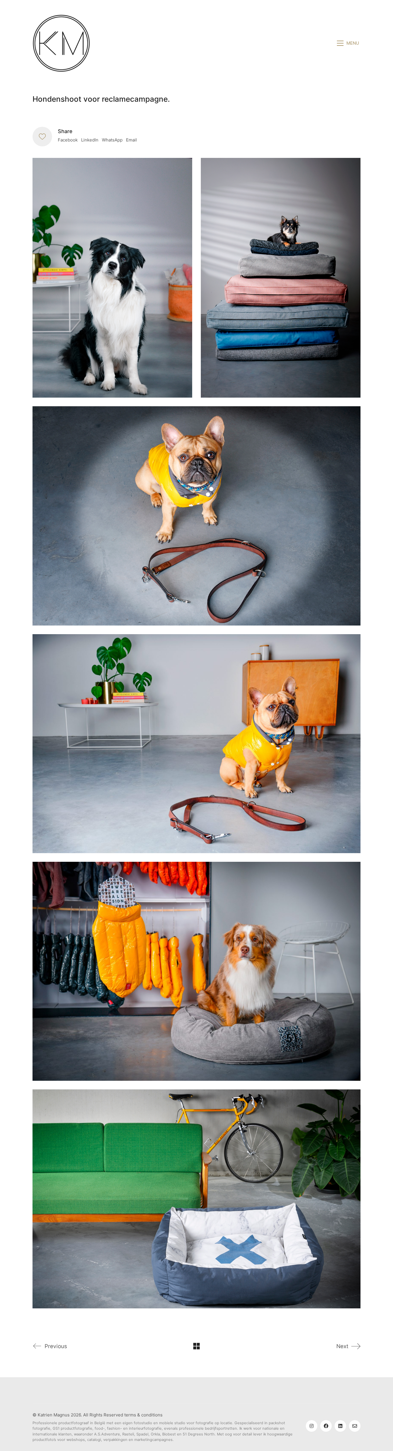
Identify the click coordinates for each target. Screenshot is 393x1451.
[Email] (354, 1426)
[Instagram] (311, 1426)
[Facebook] (326, 1426)
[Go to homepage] (61, 43)
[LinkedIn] (340, 1426)
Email (131, 140)
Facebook (68, 140)
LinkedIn (89, 140)
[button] (348, 43)
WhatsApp (112, 140)
